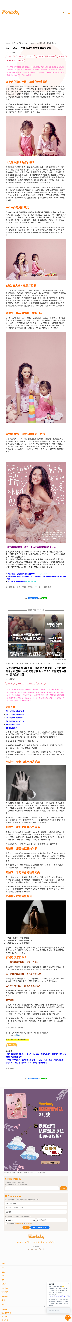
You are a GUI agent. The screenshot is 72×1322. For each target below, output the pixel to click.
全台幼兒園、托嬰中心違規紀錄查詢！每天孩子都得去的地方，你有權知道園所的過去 (54, 639)
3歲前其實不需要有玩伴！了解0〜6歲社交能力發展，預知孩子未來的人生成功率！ (27, 636)
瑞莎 (10, 56)
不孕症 (41, 56)
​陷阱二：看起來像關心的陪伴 (15, 714)
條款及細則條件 (19, 1223)
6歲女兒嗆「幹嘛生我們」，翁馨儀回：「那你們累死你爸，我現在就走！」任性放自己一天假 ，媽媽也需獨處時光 (54, 654)
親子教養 (20, 43)
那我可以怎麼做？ (11, 728)
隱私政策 (28, 1223)
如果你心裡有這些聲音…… (14, 724)
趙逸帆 (18, 1035)
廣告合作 (44, 1242)
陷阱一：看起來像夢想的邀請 (15, 711)
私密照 (10, 683)
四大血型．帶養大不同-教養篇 (54, 625)
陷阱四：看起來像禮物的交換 (15, 721)
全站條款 (28, 1242)
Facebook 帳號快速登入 (41, 1227)
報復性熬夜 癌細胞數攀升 (15, 582)
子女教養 (20, 56)
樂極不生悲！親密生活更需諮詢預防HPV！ (21, 574)
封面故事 (62, 56)
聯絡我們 (52, 1242)
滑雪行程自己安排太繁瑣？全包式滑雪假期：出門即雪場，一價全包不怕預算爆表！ (17, 654)
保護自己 (20, 683)
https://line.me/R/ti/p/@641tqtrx (58, 1296)
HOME (8, 43)
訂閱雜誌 (36, 1242)
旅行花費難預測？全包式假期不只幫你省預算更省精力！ (36, 654)
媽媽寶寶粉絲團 (33, 598)
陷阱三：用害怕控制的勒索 (14, 718)
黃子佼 (30, 683)
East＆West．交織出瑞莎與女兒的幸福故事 (40, 43)
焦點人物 (10, 60)
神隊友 (30, 56)
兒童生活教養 (51, 56)
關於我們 (20, 1242)
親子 (13, 43)
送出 (63, 1188)
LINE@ (44, 598)
